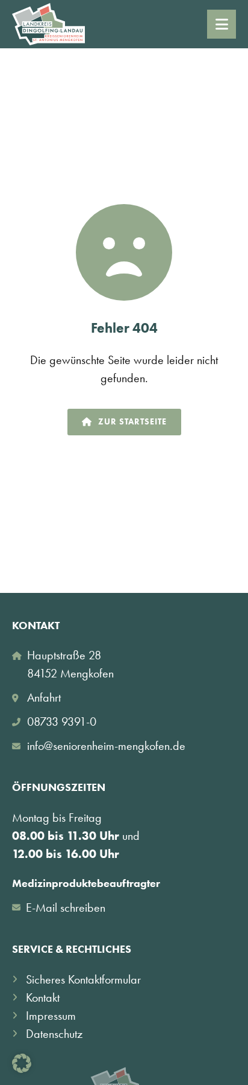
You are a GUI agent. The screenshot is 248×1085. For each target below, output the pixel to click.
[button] (21, 1063)
